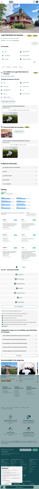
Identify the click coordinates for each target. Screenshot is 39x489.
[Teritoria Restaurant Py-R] (27, 368)
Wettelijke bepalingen (32, 462)
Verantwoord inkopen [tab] (20, 293)
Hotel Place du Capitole (30, 391)
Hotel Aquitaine (4, 390)
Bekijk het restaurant (19, 131)
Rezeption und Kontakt (8, 175)
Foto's (30, 472)
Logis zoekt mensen (23, 468)
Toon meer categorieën (18, 306)
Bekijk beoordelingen (16, 40)
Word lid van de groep (23, 464)
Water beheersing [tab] (20, 279)
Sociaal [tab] (20, 297)
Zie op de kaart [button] (17, 38)
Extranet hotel (22, 462)
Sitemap (30, 471)
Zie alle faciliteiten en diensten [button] (8, 101)
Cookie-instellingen (32, 466)
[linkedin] (25, 475)
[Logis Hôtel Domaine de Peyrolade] (9, 368)
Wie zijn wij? (22, 461)
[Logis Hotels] (11, 2)
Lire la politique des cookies (6, 480)
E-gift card (21, 465)
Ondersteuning (31, 469)
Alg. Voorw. (31, 468)
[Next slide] (11, 133)
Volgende (22, 267)
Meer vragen (19, 355)
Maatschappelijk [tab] (20, 302)
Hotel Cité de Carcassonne (30, 394)
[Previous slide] (2, 133)
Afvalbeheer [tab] (20, 288)
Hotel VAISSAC (16, 393)
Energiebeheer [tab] (20, 274)
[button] (2, 487)
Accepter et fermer (17, 483)
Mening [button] (20, 67)
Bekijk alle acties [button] (4, 326)
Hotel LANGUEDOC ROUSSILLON (7, 392)
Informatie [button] (15, 67)
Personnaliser (6, 483)
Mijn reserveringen (13, 461)
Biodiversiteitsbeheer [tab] (20, 283)
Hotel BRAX (16, 391)
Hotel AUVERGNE (5, 391)
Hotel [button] (3, 67)
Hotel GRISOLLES (17, 390)
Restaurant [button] (8, 67)
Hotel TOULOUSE (17, 392)
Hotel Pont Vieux (29, 393)
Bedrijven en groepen (23, 467)
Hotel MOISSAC (16, 396)
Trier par (28, 212)
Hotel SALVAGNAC (17, 395)
